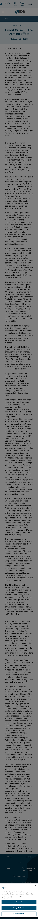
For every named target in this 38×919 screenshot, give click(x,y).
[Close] (35, 885)
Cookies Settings (18, 913)
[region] (19, 900)
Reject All (19, 902)
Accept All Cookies (19, 908)
